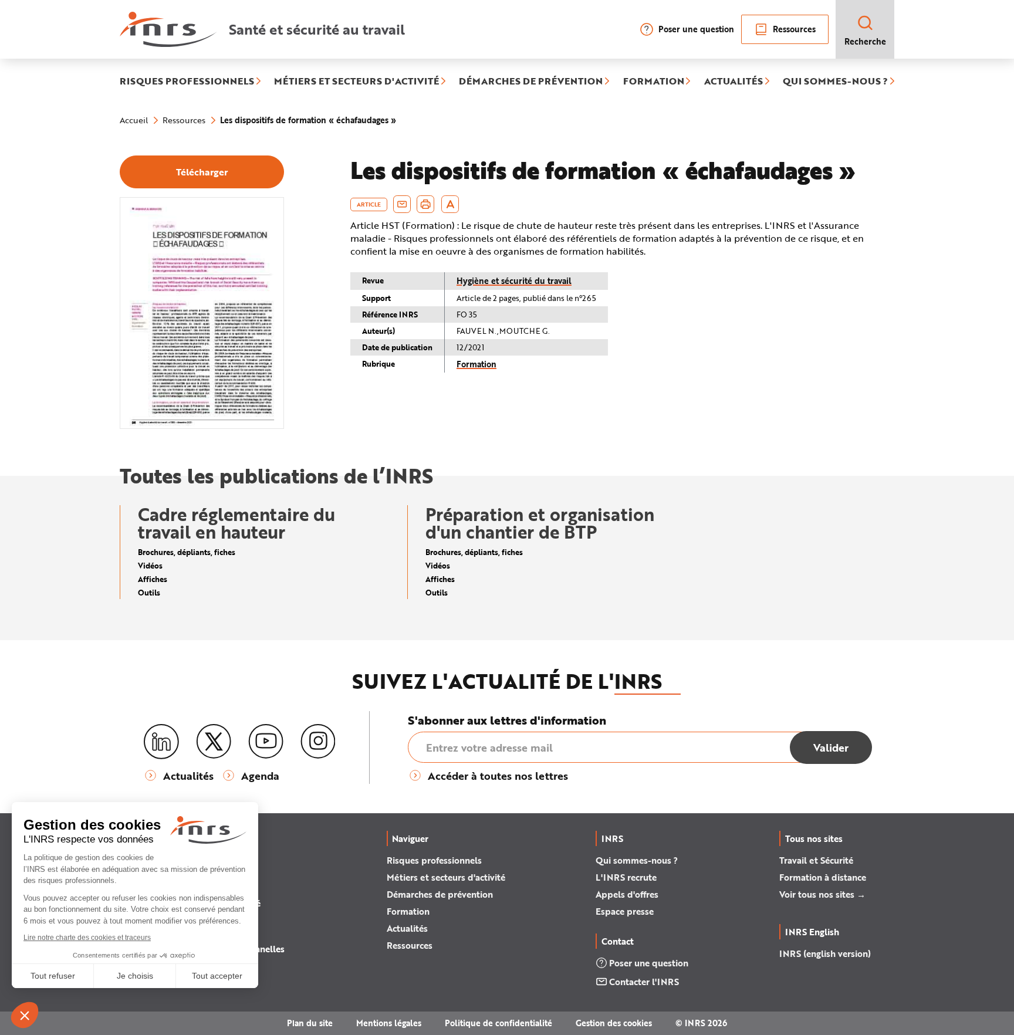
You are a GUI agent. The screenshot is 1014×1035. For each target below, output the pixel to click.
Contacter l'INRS (644, 981)
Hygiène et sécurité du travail (514, 281)
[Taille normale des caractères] (450, 204)
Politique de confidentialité (498, 1023)
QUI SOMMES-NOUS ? (835, 81)
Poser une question (696, 29)
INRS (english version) (825, 953)
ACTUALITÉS (733, 81)
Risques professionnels (434, 860)
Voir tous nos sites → (822, 894)
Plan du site (310, 1023)
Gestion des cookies (614, 1023)
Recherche (865, 41)
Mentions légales (388, 1023)
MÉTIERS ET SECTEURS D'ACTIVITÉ (356, 81)
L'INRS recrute (626, 877)
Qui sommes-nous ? (637, 860)
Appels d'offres (627, 894)
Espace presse (625, 911)
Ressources (794, 29)
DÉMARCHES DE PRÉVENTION (531, 81)
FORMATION (653, 81)
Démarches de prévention (440, 894)
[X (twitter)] (213, 741)
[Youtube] (265, 741)
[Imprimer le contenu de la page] (426, 204)
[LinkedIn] (161, 741)
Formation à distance (822, 877)
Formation (476, 364)
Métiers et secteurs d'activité (446, 877)
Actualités (407, 928)
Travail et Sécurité (816, 860)
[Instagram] (318, 741)
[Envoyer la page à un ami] (402, 204)
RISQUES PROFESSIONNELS (187, 81)
